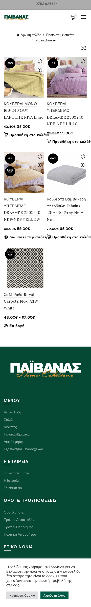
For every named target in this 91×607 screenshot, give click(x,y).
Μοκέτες (10, 427)
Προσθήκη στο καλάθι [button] (29, 135)
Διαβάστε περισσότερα (30, 237)
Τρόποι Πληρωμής (18, 527)
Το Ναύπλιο (13, 488)
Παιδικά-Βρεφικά (17, 434)
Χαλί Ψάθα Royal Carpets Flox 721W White (21, 301)
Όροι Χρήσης (14, 512)
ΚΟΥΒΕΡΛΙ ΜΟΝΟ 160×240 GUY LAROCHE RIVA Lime (23, 110)
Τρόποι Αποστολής (19, 520)
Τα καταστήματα (16, 473)
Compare (39, 61)
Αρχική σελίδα (31, 35)
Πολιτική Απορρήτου (20, 534)
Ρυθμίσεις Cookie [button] (22, 595)
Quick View (39, 70)
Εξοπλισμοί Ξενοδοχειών (23, 449)
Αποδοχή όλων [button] (54, 595)
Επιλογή (17, 326)
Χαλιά (8, 419)
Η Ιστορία (11, 480)
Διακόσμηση (13, 442)
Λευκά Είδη (12, 412)
